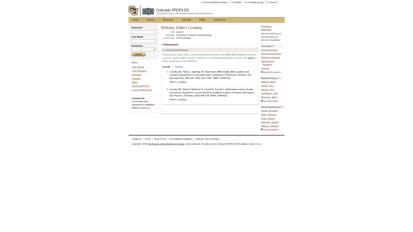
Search (151, 19)
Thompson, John (269, 93)
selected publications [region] (176, 50)
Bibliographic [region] (171, 44)
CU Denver (272, 2)
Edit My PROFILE (141, 86)
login (251, 58)
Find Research (139, 71)
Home (136, 19)
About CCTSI (160, 139)
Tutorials (186, 19)
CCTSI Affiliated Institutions (180, 139)
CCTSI (148, 139)
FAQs (202, 19)
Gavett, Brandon (269, 110)
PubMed (182, 82)
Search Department (270, 129)
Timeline (179, 66)
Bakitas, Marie (268, 82)
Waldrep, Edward (269, 126)
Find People (138, 67)
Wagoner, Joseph (270, 122)
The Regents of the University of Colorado (166, 144)
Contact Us (219, 19)
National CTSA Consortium (207, 139)
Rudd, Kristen (268, 118)
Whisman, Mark (269, 97)
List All (166, 66)
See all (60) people (270, 101)
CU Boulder (236, 2)
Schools (265, 68)
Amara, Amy (267, 85)
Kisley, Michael (268, 114)
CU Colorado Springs (254, 2)
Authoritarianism (269, 50)
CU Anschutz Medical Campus (214, 2)
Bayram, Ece (267, 89)
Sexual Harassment (271, 53)
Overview (168, 19)
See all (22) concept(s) (272, 72)
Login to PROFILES (142, 90)
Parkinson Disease (270, 57)
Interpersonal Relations (268, 63)
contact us (145, 107)
